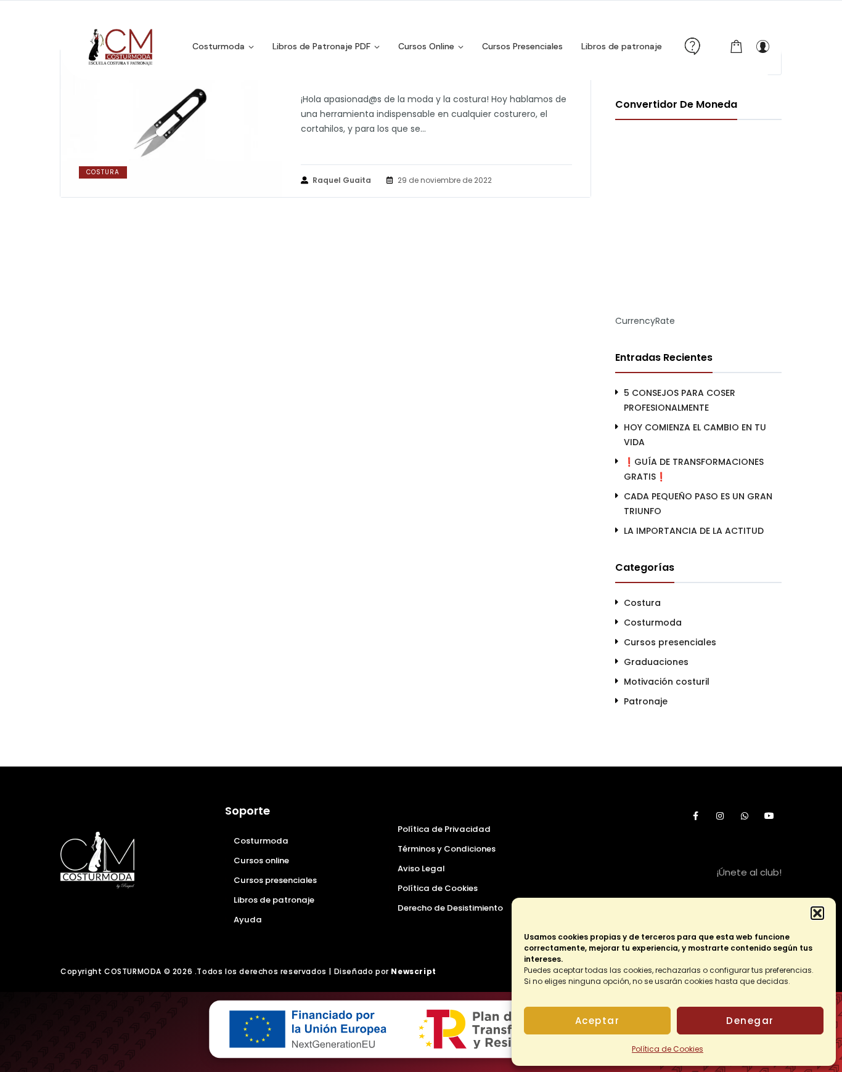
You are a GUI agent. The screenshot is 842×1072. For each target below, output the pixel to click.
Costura (103, 172)
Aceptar (597, 1020)
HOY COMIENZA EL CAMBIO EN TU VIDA (695, 434)
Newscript (413, 971)
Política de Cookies (667, 1049)
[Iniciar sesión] (762, 46)
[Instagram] (720, 816)
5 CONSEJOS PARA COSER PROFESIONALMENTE (679, 400)
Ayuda (248, 919)
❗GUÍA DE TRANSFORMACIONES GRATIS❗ (694, 469)
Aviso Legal (421, 868)
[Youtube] (769, 816)
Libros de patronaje (274, 900)
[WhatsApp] (744, 816)
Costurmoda (653, 622)
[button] (817, 913)
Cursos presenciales (670, 642)
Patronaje (646, 701)
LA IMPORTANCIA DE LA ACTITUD (694, 531)
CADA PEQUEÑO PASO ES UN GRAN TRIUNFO (698, 503)
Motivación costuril (666, 681)
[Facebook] (695, 816)
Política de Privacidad (444, 829)
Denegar (750, 1020)
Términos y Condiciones (447, 849)
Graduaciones (656, 662)
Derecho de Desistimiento (450, 908)
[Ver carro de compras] (737, 46)
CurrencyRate (645, 321)
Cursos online (261, 860)
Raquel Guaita (342, 180)
